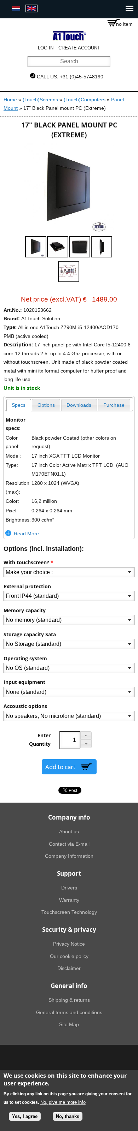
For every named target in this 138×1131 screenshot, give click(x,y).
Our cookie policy (69, 956)
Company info (69, 817)
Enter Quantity (40, 740)
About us (69, 831)
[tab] (18, 405)
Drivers (69, 888)
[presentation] (19, 405)
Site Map (69, 1024)
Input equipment (24, 682)
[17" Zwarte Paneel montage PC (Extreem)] (16, 8)
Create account (79, 47)
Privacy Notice (69, 944)
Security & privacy (69, 929)
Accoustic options (25, 706)
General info (69, 986)
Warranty (69, 900)
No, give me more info (63, 1102)
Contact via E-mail (69, 844)
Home (10, 99)
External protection (27, 586)
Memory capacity (25, 610)
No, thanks (67, 1116)
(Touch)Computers (84, 99)
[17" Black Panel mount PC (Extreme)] (31, 8)
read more (26, 533)
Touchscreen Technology (69, 912)
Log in (45, 47)
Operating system (25, 658)
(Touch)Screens (40, 99)
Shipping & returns (69, 1000)
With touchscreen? (28, 562)
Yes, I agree (25, 1116)
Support (69, 873)
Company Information (69, 856)
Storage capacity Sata (30, 634)
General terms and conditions (69, 1012)
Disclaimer (69, 968)
